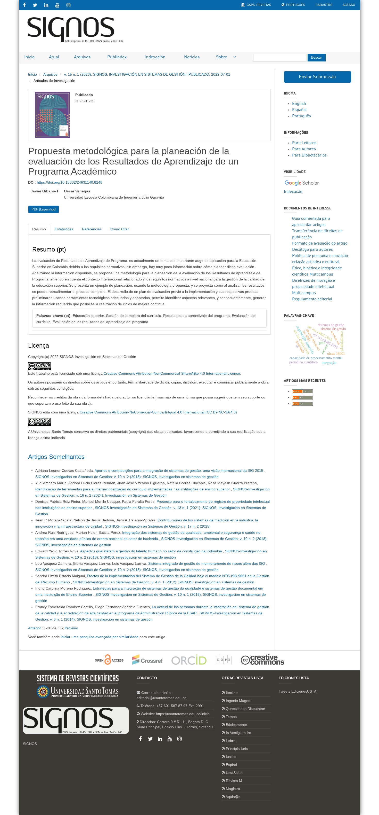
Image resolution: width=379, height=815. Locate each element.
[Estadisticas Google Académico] (302, 183)
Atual (54, 57)
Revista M (234, 781)
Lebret (231, 741)
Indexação (293, 192)
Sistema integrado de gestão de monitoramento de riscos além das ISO (207, 563)
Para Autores (304, 149)
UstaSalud (234, 773)
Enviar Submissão (317, 77)
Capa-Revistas (258, 5)
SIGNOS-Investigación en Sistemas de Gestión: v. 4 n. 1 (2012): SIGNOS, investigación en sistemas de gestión (163, 582)
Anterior (34, 628)
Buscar (316, 57)
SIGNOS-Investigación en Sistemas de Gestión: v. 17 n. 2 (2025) (158, 526)
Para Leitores (304, 143)
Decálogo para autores (312, 250)
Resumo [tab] (39, 229)
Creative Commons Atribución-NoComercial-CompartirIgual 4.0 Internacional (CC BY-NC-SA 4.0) (158, 412)
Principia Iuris (237, 749)
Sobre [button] (222, 57)
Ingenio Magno (238, 701)
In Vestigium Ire (238, 733)
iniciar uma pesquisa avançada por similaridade (99, 637)
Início (32, 74)
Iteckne (232, 693)
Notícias (192, 57)
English (299, 104)
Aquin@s (233, 797)
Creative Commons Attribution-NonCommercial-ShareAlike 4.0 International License (172, 373)
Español (299, 110)
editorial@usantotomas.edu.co (161, 698)
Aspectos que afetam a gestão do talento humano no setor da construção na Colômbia (151, 551)
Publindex (117, 57)
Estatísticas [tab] (64, 229)
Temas (231, 717)
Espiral (231, 765)
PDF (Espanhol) (43, 209)
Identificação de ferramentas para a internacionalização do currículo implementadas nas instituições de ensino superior (133, 489)
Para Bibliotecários (309, 155)
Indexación (155, 57)
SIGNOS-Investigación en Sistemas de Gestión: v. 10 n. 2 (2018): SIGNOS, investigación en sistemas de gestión (127, 477)
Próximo (71, 628)
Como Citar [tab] (119, 229)
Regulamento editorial (312, 299)
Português (295, 5)
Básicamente (236, 725)
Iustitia (231, 757)
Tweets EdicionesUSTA (297, 691)
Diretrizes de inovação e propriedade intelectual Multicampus (313, 287)
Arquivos (82, 57)
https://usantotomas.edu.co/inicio (183, 714)
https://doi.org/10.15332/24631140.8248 (69, 182)
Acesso (349, 5)
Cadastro (324, 5)
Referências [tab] (92, 229)
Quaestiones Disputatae (245, 709)
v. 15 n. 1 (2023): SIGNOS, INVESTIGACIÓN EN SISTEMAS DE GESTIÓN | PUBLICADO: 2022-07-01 (147, 74)
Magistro (233, 789)
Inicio (29, 57)
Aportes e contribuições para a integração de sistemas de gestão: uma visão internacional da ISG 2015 (179, 470)
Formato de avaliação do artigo (319, 243)
